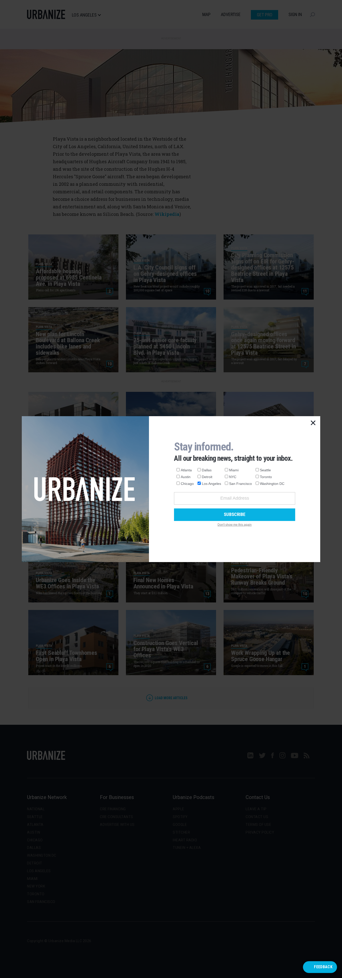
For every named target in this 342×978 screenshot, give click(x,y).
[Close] (313, 423)
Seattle (265, 470)
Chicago (187, 484)
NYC (232, 477)
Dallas (207, 470)
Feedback (323, 966)
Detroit (207, 477)
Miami (234, 470)
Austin (186, 477)
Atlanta (186, 470)
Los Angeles (211, 484)
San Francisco (240, 484)
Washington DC (272, 484)
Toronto (266, 477)
